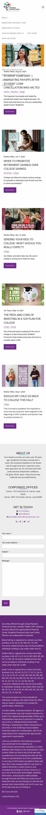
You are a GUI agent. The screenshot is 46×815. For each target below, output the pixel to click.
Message (14, 560)
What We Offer (9, 38)
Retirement (8, 173)
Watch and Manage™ (30, 49)
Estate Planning (24, 43)
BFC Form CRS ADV (10, 792)
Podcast (5, 64)
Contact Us (7, 80)
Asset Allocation (10, 49)
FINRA (27, 626)
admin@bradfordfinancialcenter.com (24, 517)
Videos (16, 64)
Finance (6, 92)
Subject (13, 551)
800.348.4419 (24, 514)
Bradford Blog (30, 64)
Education (14, 92)
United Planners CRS (10, 796)
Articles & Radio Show (12, 69)
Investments (7, 43)
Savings (13, 327)
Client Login (7, 85)
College (22, 92)
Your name (14, 533)
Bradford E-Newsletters (13, 75)
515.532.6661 (24, 511)
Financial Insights (10, 59)
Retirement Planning (11, 54)
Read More (10, 111)
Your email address (18, 542)
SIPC (33, 626)
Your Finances (31, 54)
